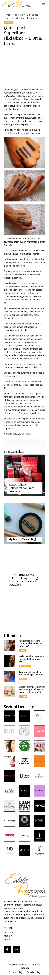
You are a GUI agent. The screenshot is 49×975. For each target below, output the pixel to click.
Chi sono (8, 932)
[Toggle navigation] (43, 4)
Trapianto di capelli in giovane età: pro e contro (31, 673)
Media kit (8, 935)
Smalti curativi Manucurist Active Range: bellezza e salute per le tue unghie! (32, 689)
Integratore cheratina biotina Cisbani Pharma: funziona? (31, 643)
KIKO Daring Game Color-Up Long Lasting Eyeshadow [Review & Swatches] (23, 579)
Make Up (18, 14)
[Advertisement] (24, 68)
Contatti (8, 938)
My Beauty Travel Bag (22, 539)
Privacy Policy (15, 972)
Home (7, 14)
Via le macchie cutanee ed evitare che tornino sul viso (32, 659)
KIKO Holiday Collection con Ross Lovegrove (21, 488)
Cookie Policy (33, 972)
